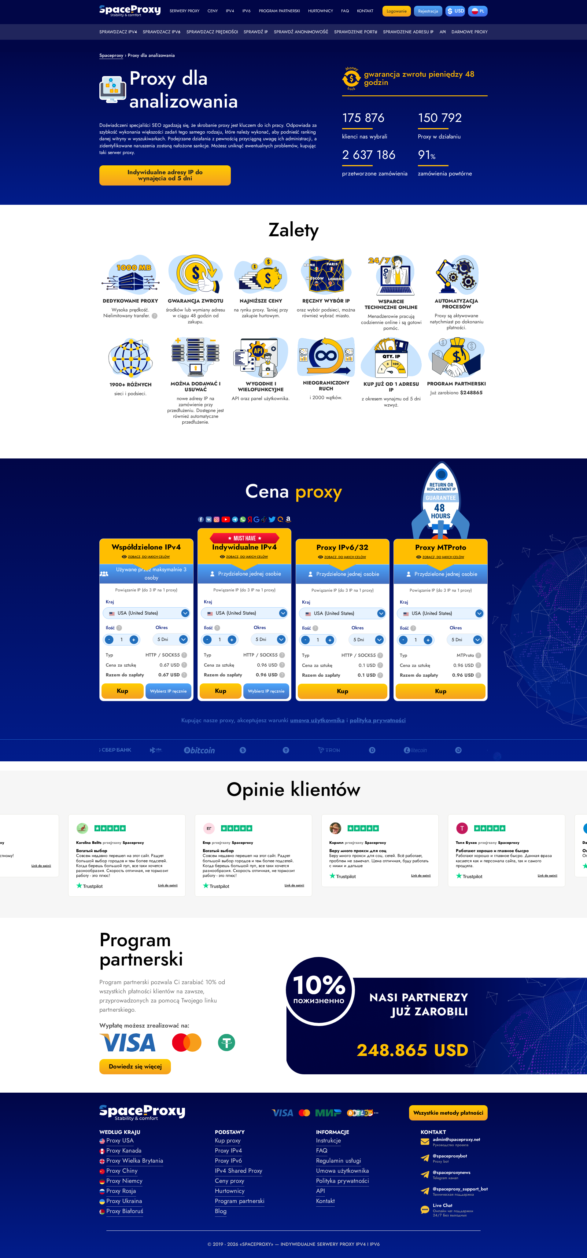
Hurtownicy (320, 11)
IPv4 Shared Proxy (238, 1170)
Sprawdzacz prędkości (212, 32)
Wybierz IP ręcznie (266, 691)
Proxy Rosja (121, 1190)
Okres (260, 627)
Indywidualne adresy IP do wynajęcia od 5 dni (165, 175)
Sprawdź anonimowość (301, 32)
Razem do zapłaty (223, 675)
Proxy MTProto (440, 547)
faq (345, 11)
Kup (220, 690)
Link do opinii (57, 866)
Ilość (211, 628)
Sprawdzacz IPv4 (118, 32)
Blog (221, 1211)
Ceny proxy (229, 1180)
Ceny (213, 11)
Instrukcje (328, 1140)
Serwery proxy (184, 11)
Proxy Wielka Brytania (134, 1160)
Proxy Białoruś (124, 1211)
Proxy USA (120, 1140)
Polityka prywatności (342, 1180)
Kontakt (365, 11)
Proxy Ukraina (124, 1201)
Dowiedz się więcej (135, 1066)
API (443, 32)
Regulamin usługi (338, 1160)
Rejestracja (428, 11)
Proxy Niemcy (124, 1180)
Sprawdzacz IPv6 (161, 32)
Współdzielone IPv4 (146, 547)
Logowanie (397, 11)
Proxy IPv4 (228, 1150)
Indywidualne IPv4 (244, 547)
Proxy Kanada (124, 1150)
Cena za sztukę (219, 665)
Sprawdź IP (256, 32)
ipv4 (230, 11)
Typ (207, 655)
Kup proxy (228, 1140)
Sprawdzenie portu (355, 32)
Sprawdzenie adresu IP (408, 32)
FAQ (321, 1150)
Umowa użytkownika (342, 1170)
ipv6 (246, 11)
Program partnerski (279, 11)
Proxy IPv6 (228, 1160)
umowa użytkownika (317, 720)
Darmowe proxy (470, 32)
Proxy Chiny (122, 1170)
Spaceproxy (111, 55)
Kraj (208, 602)
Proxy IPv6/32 (342, 547)
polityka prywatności (378, 720)
